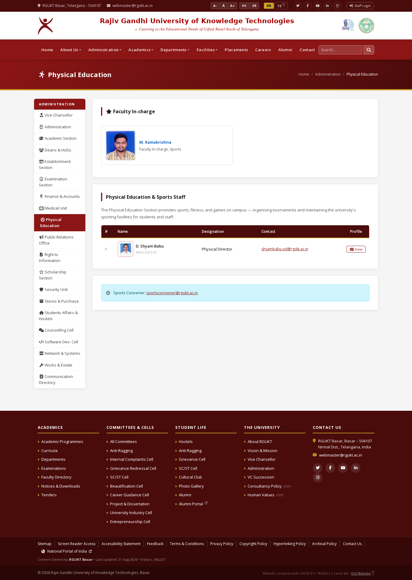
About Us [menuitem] (69, 49)
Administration (328, 74)
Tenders (49, 494)
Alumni (185, 494)
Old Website (361, 573)
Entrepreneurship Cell (130, 521)
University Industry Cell (131, 512)
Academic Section (60, 138)
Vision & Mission (262, 450)
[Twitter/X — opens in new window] (298, 6)
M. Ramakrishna (155, 142)
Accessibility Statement (121, 543)
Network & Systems (62, 353)
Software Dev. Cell (61, 342)
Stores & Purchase (61, 301)
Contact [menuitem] (307, 49)
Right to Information (49, 257)
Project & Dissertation (130, 504)
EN (269, 5)
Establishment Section (55, 164)
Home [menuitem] (47, 49)
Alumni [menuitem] (285, 49)
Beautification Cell (126, 486)
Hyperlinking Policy (290, 543)
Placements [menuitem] (236, 49)
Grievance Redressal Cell (133, 468)
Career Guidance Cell (129, 494)
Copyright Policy (253, 543)
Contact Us (352, 543)
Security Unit (56, 289)
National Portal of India (67, 551)
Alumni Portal (191, 504)
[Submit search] (368, 50)
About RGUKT (260, 441)
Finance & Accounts (62, 196)
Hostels (186, 441)
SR (254, 5)
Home (304, 74)
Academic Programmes (62, 441)
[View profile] (125, 249)
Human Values (265, 494)
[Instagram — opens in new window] (337, 6)
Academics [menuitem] (139, 49)
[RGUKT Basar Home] (45, 25)
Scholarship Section (52, 275)
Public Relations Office (56, 240)
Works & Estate (58, 365)
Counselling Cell (59, 330)
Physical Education (51, 222)
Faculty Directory (56, 477)
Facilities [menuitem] (206, 49)
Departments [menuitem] (173, 49)
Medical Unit (55, 208)
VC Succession (261, 477)
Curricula (49, 450)
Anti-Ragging (121, 450)
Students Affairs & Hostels (58, 315)
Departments (53, 459)
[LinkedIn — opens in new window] (327, 6)
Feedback (155, 543)
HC (244, 5)
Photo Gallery (191, 486)
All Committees (123, 441)
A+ (232, 5)
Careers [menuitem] (263, 49)
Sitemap (45, 543)
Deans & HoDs (57, 150)
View (358, 249)
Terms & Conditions (187, 543)
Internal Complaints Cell (131, 459)
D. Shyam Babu (150, 246)
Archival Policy (324, 543)
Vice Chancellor (58, 115)
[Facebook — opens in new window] (308, 6)
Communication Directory (56, 379)
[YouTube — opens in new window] (318, 6)
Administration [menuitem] (103, 49)
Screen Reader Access (76, 543)
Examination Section (53, 182)
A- (215, 5)
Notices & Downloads (60, 486)
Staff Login (362, 5)
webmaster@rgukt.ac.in (133, 5)
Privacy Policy (221, 543)
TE (279, 6)
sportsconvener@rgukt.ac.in (172, 292)
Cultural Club (190, 477)
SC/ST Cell (119, 477)
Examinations (53, 468)
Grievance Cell (192, 459)
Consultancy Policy (269, 486)
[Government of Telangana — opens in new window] (348, 25)
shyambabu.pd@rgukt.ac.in (284, 248)
